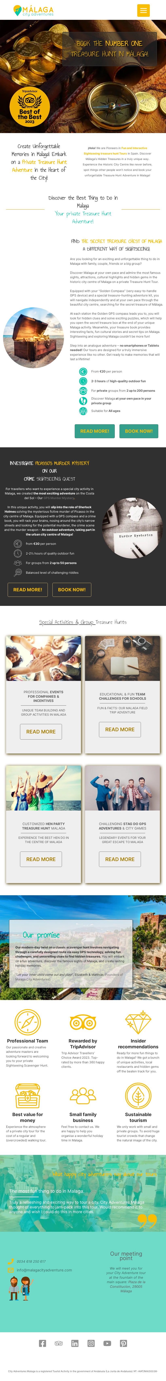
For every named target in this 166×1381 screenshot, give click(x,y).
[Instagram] (91, 1343)
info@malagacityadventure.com (44, 1270)
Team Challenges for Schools (122, 696)
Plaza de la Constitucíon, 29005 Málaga (127, 1286)
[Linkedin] (75, 1343)
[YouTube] (107, 1343)
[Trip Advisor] (59, 1343)
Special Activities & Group (67, 622)
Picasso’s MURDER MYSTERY (62, 463)
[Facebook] (42, 1343)
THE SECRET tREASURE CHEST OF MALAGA (122, 241)
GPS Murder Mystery (59, 498)
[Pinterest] (123, 1343)
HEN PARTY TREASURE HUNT (43, 826)
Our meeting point (126, 1256)
